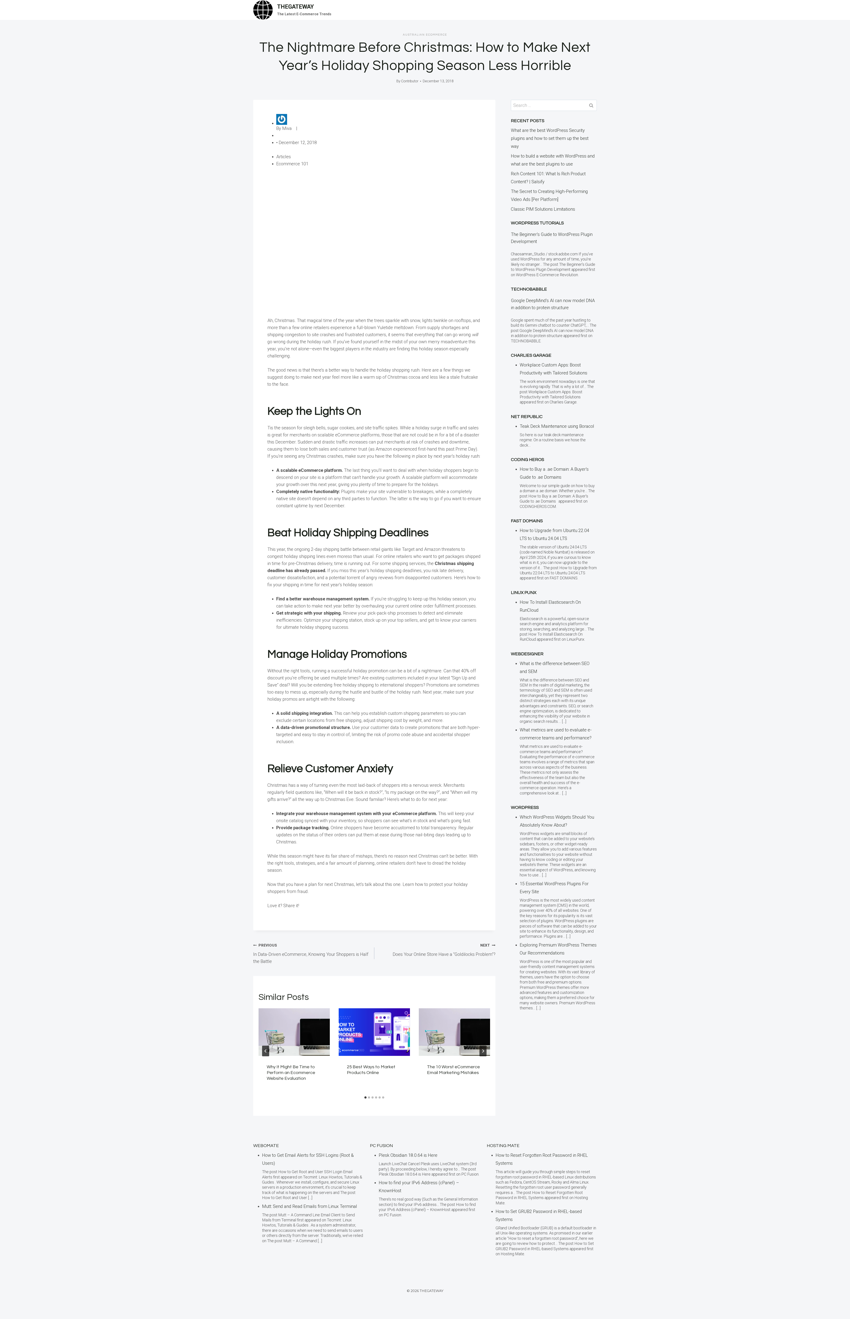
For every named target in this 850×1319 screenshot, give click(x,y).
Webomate (266, 1146)
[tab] (365, 1097)
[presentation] (294, 1032)
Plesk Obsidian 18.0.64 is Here (408, 1155)
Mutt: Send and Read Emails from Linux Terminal (309, 1206)
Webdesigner (527, 654)
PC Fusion (381, 1146)
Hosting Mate (503, 1146)
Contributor (409, 81)
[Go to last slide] (265, 1051)
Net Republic (527, 417)
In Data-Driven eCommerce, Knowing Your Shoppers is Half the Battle (310, 953)
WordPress (525, 807)
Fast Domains (527, 521)
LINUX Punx (523, 592)
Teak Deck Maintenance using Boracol (557, 426)
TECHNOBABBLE (529, 289)
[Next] (483, 1051)
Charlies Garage (531, 355)
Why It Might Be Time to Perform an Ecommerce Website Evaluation (291, 1073)
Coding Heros (527, 459)
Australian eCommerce (425, 34)
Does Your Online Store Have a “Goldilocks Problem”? (444, 950)
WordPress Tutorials (537, 223)
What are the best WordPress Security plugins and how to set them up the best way (550, 138)
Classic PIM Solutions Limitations (543, 209)
